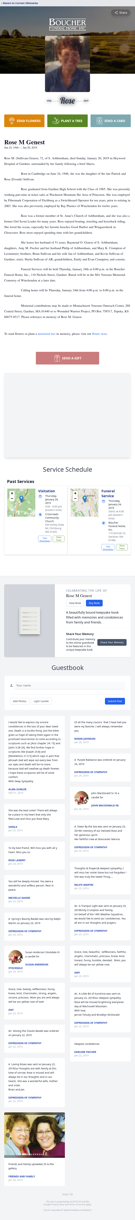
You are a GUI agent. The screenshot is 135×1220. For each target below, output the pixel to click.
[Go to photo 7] (35, 1154)
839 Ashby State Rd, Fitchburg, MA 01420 (54, 528)
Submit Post (115, 701)
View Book (75, 603)
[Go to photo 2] (25, 1154)
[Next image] (61, 1135)
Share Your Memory (112, 642)
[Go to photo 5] (31, 1154)
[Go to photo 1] (23, 1154)
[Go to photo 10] (42, 1154)
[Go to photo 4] (29, 1154)
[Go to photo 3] (27, 1154)
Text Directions (45, 539)
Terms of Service (77, 1204)
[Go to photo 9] (39, 1154)
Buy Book (94, 603)
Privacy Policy (57, 1204)
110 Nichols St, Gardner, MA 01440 (117, 536)
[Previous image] (8, 1135)
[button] (21, 499)
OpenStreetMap (71, 1210)
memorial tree (47, 333)
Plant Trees (58, 539)
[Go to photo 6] (33, 1154)
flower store (99, 333)
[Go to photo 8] (37, 1154)
